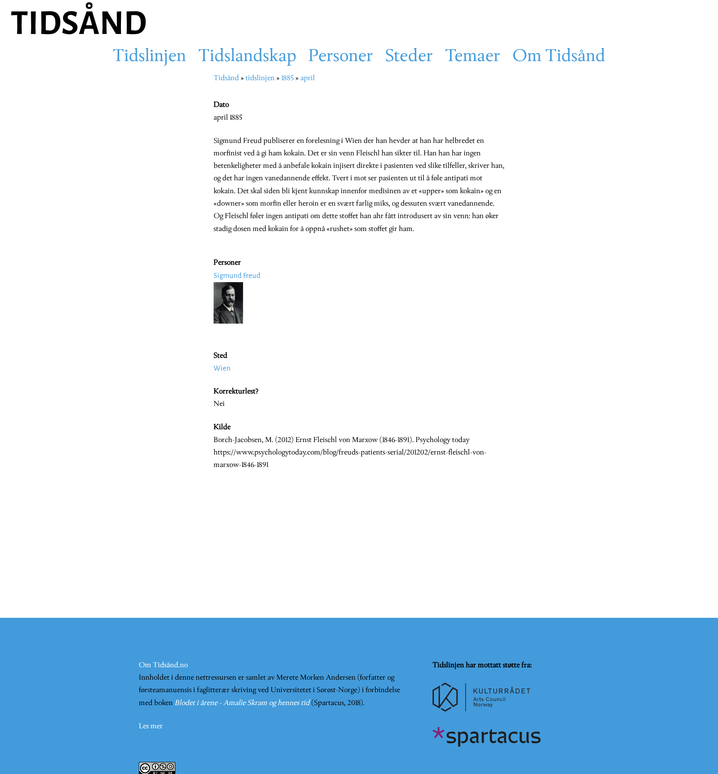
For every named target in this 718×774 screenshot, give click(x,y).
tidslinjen (260, 78)
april (307, 78)
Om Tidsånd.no (163, 665)
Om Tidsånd (558, 57)
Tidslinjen (149, 57)
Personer (340, 57)
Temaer (472, 57)
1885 (287, 78)
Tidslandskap (247, 57)
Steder (409, 57)
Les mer (151, 726)
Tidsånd (226, 78)
